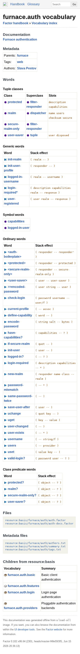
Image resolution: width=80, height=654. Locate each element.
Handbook (17, 4)
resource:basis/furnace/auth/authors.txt (35, 543)
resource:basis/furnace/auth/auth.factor (35, 520)
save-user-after (19, 407)
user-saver (15, 135)
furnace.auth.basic (21, 575)
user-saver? (16, 501)
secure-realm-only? (22, 495)
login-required (18, 363)
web (20, 62)
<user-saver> (17, 280)
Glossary (33, 4)
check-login (16, 297)
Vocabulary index (44, 23)
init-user (14, 350)
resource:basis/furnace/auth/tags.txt (33, 549)
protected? (16, 482)
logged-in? (16, 356)
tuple (34, 135)
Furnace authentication (20, 39)
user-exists (16, 432)
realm (12, 113)
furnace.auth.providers (20, 608)
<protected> (16, 263)
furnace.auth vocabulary (39, 16)
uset (11, 451)
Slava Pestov (26, 68)
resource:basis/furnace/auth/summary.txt (35, 546)
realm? (13, 488)
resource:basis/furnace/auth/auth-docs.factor (39, 523)
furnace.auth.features (23, 586)
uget (11, 420)
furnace (22, 55)
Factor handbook (15, 23)
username (15, 439)
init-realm (14, 159)
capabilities (16, 221)
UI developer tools (24, 629)
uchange (14, 413)
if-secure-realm (19, 343)
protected (15, 102)
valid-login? (16, 458)
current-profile (18, 309)
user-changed (18, 426)
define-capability (20, 315)
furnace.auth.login (21, 592)
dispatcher (38, 113)
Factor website (54, 629)
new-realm (15, 374)
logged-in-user (18, 227)
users (12, 445)
